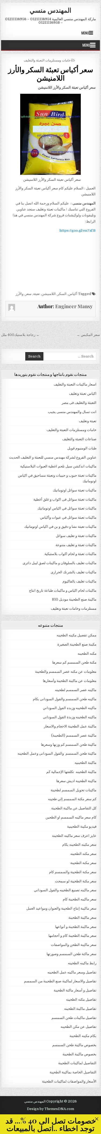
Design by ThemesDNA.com (50, 1109)
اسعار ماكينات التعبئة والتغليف (75, 384)
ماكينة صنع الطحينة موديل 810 (74, 599)
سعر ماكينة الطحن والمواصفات (73, 945)
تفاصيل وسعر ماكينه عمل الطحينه (71, 972)
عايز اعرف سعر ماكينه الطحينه (74, 836)
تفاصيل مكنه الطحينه (81, 999)
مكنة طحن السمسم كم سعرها (74, 662)
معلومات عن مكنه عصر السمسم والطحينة (65, 672)
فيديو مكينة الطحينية (81, 826)
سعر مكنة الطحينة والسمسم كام (72, 872)
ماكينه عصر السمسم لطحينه (75, 690)
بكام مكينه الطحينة (82, 1036)
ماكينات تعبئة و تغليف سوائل (76, 536)
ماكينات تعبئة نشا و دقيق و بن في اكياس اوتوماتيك (60, 527)
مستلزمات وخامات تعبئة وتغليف (73, 608)
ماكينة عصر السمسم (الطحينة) (73, 735)
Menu (85, 33)
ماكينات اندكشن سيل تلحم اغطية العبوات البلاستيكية (58, 466)
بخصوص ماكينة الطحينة (79, 1054)
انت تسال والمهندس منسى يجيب (72, 412)
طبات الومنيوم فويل (81, 448)
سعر (28, 294)
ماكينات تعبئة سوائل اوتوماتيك (74, 490)
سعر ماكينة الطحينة (82, 917)
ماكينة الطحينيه (85, 763)
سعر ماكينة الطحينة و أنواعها (75, 927)
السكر (62, 294)
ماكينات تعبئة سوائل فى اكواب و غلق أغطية (64, 499)
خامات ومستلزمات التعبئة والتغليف (47, 60)
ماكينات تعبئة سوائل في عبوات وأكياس (68, 517)
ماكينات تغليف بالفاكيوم (79, 581)
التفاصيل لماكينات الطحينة (77, 1063)
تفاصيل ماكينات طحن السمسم (73, 1018)
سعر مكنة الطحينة (83, 863)
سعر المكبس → (88, 335)
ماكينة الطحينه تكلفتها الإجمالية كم (71, 772)
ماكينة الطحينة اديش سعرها (76, 781)
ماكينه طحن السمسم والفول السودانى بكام (64, 699)
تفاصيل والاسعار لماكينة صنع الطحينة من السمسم (60, 981)
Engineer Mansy (74, 306)
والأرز (19, 294)
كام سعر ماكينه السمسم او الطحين (71, 817)
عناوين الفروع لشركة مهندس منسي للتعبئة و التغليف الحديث (52, 457)
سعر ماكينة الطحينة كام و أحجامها (72, 936)
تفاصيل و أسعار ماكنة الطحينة (75, 990)
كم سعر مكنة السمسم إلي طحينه (72, 799)
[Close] (96, 1118)
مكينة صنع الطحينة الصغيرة (76, 644)
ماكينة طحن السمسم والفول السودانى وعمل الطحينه (57, 753)
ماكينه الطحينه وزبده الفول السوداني (69, 708)
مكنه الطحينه (87, 653)
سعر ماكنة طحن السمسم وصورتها (71, 954)
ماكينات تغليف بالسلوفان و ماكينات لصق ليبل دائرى (59, 563)
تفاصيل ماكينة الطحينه (80, 1009)
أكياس (72, 294)
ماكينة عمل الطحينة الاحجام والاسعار (70, 726)
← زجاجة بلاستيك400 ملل (20, 335)
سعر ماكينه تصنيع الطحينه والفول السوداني (65, 890)
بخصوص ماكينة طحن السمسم (74, 1045)
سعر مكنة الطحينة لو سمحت (75, 881)
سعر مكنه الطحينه (83, 854)
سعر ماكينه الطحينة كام (79, 899)
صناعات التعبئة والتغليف (79, 439)
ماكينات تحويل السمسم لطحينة (73, 790)
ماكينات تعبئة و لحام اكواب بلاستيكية (70, 554)
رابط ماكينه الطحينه (82, 963)
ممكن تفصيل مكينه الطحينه (76, 635)
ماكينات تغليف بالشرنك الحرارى (73, 572)
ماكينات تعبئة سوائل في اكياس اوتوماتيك (66, 508)
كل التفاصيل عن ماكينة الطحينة (73, 808)
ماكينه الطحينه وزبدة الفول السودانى (69, 717)
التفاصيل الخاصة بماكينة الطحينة (73, 1072)
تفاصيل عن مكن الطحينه (78, 1027)
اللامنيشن (48, 294)
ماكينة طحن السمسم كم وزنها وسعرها (68, 745)
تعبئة (36, 294)
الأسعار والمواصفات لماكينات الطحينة (69, 1081)
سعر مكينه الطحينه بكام (79, 844)
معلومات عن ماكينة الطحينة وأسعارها (69, 681)
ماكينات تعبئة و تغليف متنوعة (75, 545)
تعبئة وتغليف (87, 421)
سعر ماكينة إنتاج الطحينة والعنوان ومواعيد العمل (61, 908)
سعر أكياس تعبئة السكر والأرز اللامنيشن (50, 73)
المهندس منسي (50, 10)
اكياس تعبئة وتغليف (82, 393)
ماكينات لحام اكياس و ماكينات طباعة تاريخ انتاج (62, 590)
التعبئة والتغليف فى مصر (79, 403)
